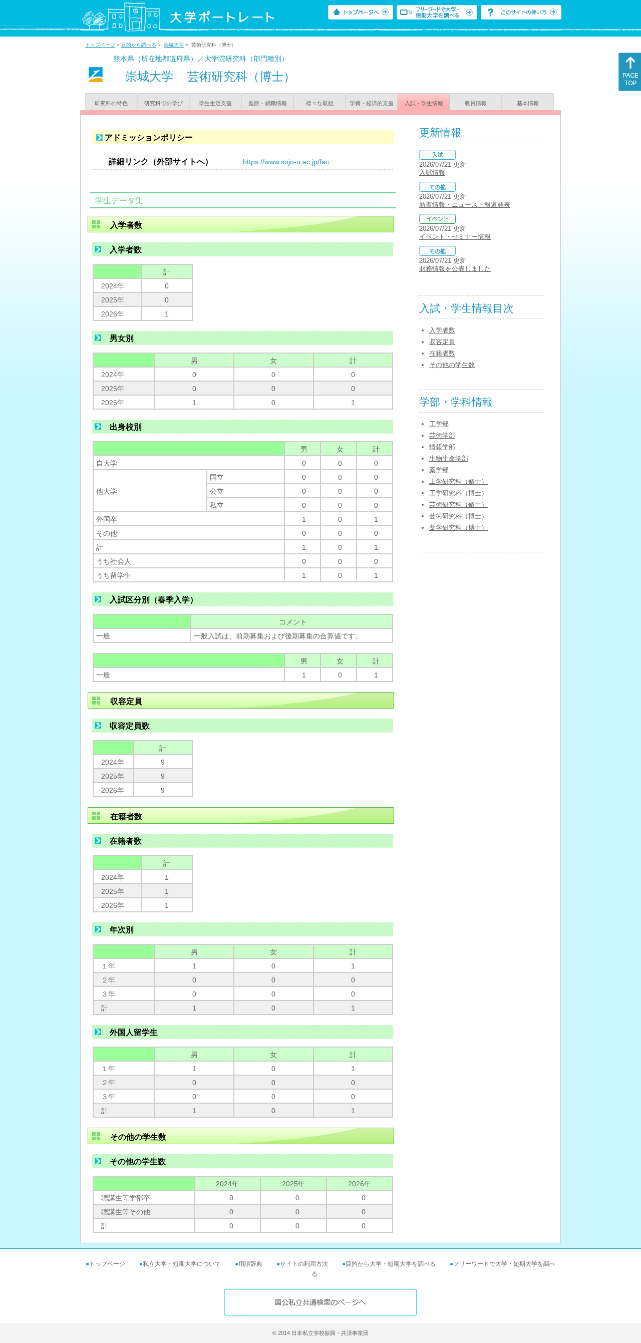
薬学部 (439, 470)
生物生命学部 (448, 458)
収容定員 (442, 342)
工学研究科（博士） (458, 493)
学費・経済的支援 (372, 103)
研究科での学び (163, 103)
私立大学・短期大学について (182, 1263)
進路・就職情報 (267, 103)
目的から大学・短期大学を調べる (391, 1263)
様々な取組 (320, 103)
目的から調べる (138, 45)
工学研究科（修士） (458, 481)
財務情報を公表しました (455, 268)
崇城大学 (174, 45)
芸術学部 (442, 435)
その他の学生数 (452, 365)
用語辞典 (250, 1263)
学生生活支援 (215, 103)
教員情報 (476, 103)
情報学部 (442, 447)
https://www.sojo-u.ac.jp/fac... (289, 162)
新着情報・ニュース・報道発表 (464, 204)
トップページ (100, 45)
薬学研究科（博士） (458, 527)
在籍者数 (442, 353)
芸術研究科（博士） (458, 516)
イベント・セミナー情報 (455, 236)
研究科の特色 (111, 103)
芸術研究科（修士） (458, 504)
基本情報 (528, 103)
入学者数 (442, 330)
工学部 (439, 424)
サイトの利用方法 (304, 1263)
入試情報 (432, 172)
